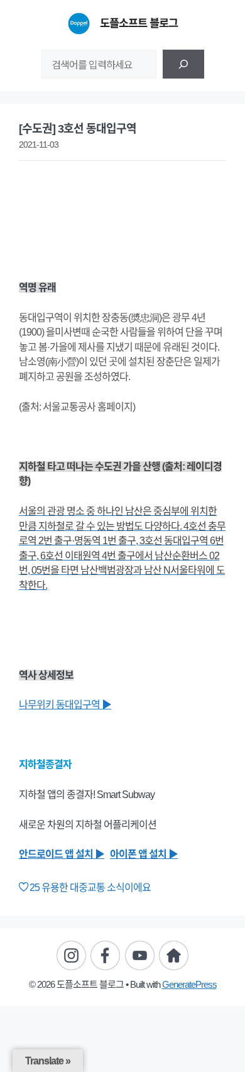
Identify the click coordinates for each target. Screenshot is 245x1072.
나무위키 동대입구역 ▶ (65, 704)
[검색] (183, 64)
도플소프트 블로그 (139, 23)
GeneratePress (189, 984)
